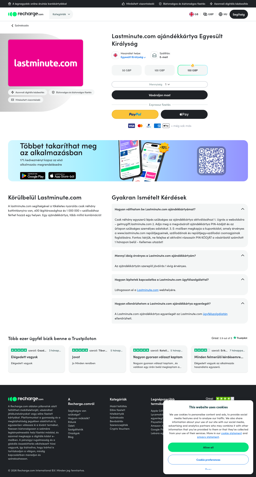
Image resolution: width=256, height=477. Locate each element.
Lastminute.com (148, 290)
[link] (32, 175)
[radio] (127, 70)
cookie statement (231, 433)
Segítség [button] (239, 14)
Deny (208, 469)
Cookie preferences (208, 459)
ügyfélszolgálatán (215, 314)
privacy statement (208, 437)
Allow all (208, 447)
